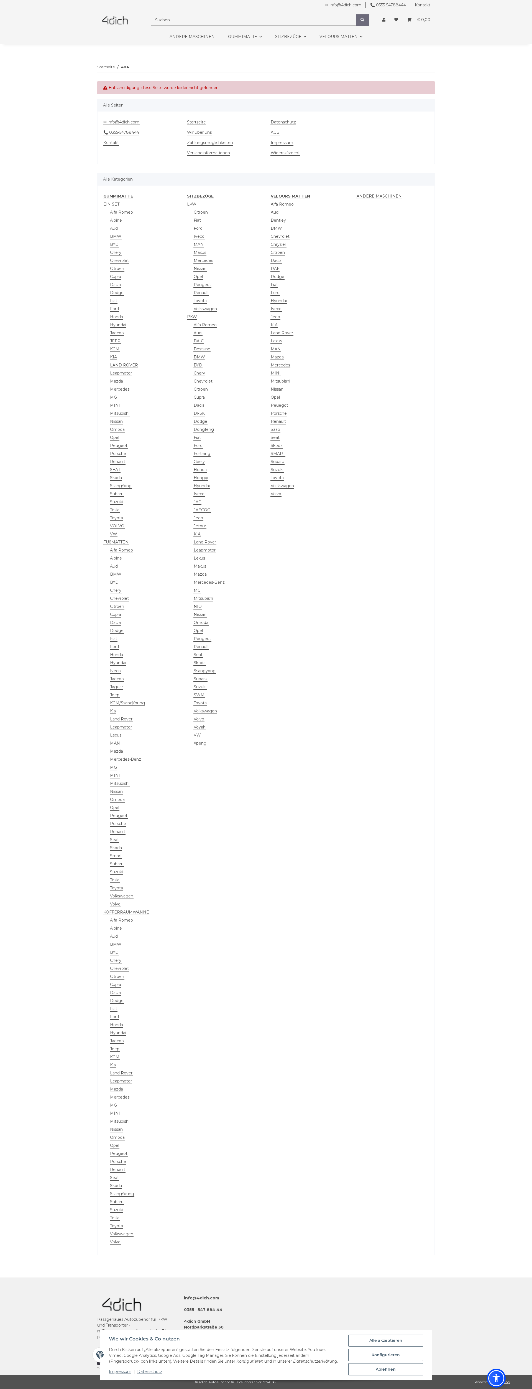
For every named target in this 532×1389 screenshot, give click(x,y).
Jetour (200, 525)
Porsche (118, 453)
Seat (114, 839)
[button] (384, 19)
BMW (115, 236)
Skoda (116, 477)
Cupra (115, 276)
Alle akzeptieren (385, 1340)
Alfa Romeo (121, 212)
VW (113, 534)
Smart (116, 855)
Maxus (200, 252)
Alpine (116, 220)
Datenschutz (149, 1371)
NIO (198, 606)
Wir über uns (199, 132)
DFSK (199, 413)
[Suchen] (362, 20)
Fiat (113, 300)
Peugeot (118, 445)
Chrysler (278, 244)
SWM (199, 694)
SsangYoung (122, 1193)
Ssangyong (205, 670)
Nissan (116, 421)
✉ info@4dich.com (343, 4)
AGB (275, 132)
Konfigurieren (386, 1354)
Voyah (200, 727)
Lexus (115, 735)
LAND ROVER (124, 365)
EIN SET (111, 204)
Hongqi (201, 477)
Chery (115, 252)
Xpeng (200, 743)
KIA (113, 357)
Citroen (117, 268)
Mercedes (119, 389)
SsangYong (121, 485)
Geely (199, 461)
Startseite (196, 122)
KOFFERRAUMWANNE (126, 912)
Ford (114, 308)
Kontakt (422, 4)
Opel (114, 437)
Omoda (117, 429)
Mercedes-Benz (125, 759)
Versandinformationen (208, 152)
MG (113, 397)
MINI (115, 405)
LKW (191, 204)
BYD (114, 244)
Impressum (120, 1371)
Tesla (114, 509)
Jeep (114, 694)
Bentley (278, 220)
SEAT (115, 469)
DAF (275, 268)
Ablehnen (386, 1369)
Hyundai (118, 324)
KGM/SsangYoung (127, 702)
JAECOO (202, 509)
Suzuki (116, 501)
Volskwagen (282, 485)
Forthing (202, 453)
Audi (114, 228)
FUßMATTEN (116, 542)
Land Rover (121, 719)
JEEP (115, 340)
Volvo (115, 904)
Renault (117, 461)
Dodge (117, 292)
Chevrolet (119, 260)
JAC (197, 501)
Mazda (116, 381)
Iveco (115, 670)
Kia (113, 711)
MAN (115, 743)
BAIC (199, 340)
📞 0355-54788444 (388, 4)
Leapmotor (121, 373)
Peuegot (279, 405)
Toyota (116, 517)
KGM (114, 348)
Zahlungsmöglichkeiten (210, 142)
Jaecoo (117, 332)
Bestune (202, 348)
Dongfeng (204, 429)
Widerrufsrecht (285, 152)
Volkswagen (121, 896)
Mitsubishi (119, 413)
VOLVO (117, 525)
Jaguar (116, 686)
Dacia (115, 284)
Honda (116, 316)
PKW (192, 316)
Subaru (117, 493)
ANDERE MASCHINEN (379, 196)
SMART (278, 453)
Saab (275, 429)
